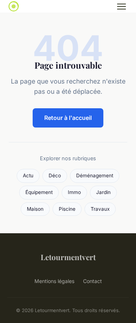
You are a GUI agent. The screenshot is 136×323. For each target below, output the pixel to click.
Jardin (103, 192)
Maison (35, 209)
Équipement (39, 192)
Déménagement (94, 175)
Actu (28, 175)
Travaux (100, 209)
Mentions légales (54, 281)
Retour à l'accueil (68, 117)
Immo (74, 192)
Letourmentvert (68, 257)
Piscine (67, 209)
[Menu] (121, 6)
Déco (55, 175)
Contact (92, 281)
